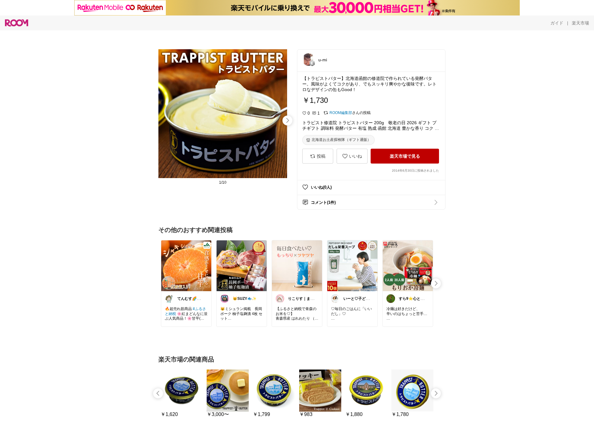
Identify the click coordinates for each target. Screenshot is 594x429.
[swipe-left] (158, 393)
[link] (186, 265)
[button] (308, 59)
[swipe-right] (287, 120)
